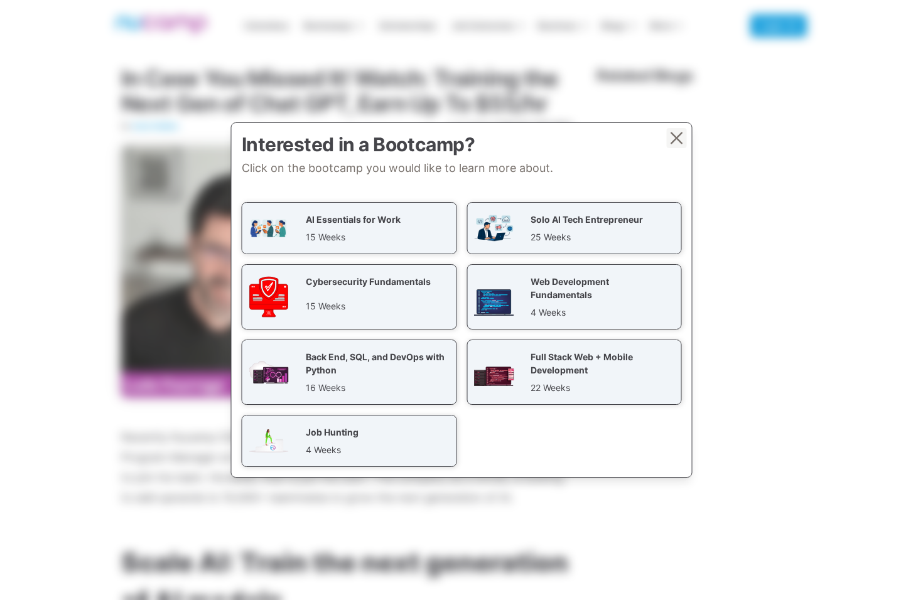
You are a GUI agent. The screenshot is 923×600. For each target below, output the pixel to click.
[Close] (677, 138)
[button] (349, 228)
